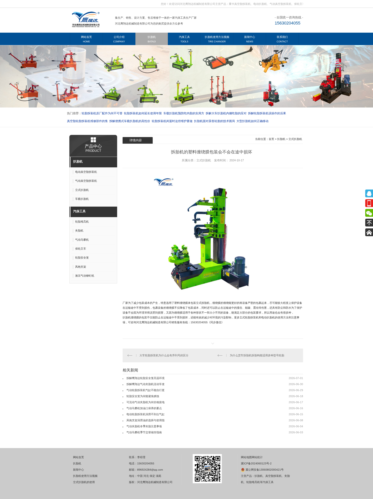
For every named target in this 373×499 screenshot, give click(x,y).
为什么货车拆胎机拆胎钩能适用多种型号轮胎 (258, 355)
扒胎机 (152, 39)
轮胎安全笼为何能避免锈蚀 (142, 396)
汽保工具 (184, 39)
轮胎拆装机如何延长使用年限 (143, 113)
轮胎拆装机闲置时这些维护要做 (172, 121)
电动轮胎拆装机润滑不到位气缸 (145, 414)
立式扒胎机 (295, 139)
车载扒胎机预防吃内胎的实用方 (183, 113)
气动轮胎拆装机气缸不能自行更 (145, 390)
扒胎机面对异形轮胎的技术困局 (214, 121)
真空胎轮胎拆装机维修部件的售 (87, 121)
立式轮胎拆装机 (249, 317)
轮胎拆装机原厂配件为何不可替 (102, 113)
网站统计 (257, 457)
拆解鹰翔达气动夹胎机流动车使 (145, 384)
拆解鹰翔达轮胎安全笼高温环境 (145, 378)
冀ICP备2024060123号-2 (256, 463)
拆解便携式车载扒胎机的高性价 (129, 121)
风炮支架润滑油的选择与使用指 (145, 420)
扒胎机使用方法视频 (217, 39)
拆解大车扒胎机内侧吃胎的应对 (226, 113)
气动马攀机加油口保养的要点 (144, 408)
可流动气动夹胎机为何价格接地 (145, 402)
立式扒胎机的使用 (84, 482)
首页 (271, 139)
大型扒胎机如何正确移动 (252, 121)
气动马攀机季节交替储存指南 (144, 432)
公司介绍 (119, 39)
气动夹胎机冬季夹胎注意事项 (144, 426)
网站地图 (246, 457)
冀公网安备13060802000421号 (264, 469)
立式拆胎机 (203, 302)
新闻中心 (249, 39)
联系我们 (282, 39)
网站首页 (86, 39)
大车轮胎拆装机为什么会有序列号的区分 (164, 355)
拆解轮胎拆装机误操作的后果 (267, 113)
